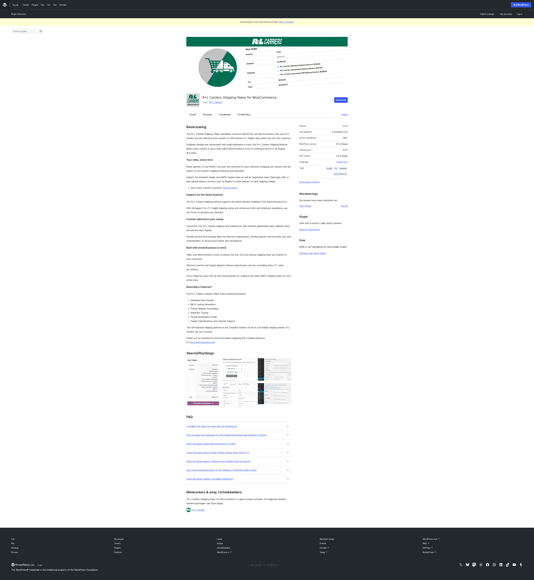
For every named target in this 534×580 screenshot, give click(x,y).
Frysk (40, 565)
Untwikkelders (223, 548)
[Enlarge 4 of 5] (287, 361)
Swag (323, 552)
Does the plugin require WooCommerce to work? (211, 444)
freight (329, 168)
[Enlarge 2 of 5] (251, 361)
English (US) (342, 162)
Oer (13, 539)
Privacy (14, 552)
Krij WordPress (521, 5)
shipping (343, 168)
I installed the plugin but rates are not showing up (211, 426)
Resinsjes (207, 114)
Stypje (344, 114)
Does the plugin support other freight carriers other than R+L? (218, 452)
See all (344, 206)
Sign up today (230, 187)
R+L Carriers (215, 102)
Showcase (119, 539)
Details (192, 114)
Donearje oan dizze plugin (312, 253)
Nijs (12, 543)
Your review (305, 206)
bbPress (428, 548)
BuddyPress (429, 552)
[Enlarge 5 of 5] (287, 386)
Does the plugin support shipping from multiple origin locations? (218, 461)
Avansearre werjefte (309, 182)
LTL (335, 168)
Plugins (117, 548)
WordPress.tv (224, 552)
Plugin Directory (18, 14)
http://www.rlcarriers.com (202, 342)
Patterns (118, 552)
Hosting (14, 548)
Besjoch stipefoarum (309, 229)
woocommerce (340, 174)
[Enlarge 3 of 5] (251, 383)
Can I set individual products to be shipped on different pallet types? (221, 470)
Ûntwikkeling (243, 114)
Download (341, 100)
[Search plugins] (40, 31)
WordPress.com (431, 539)
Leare (219, 539)
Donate (324, 548)
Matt (426, 543)
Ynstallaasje (225, 114)
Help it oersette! (286, 22)
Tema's (117, 543)
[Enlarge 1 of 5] (216, 361)
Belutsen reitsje (327, 539)
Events (323, 543)
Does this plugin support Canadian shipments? (209, 479)
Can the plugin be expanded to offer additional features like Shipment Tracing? (226, 435)
